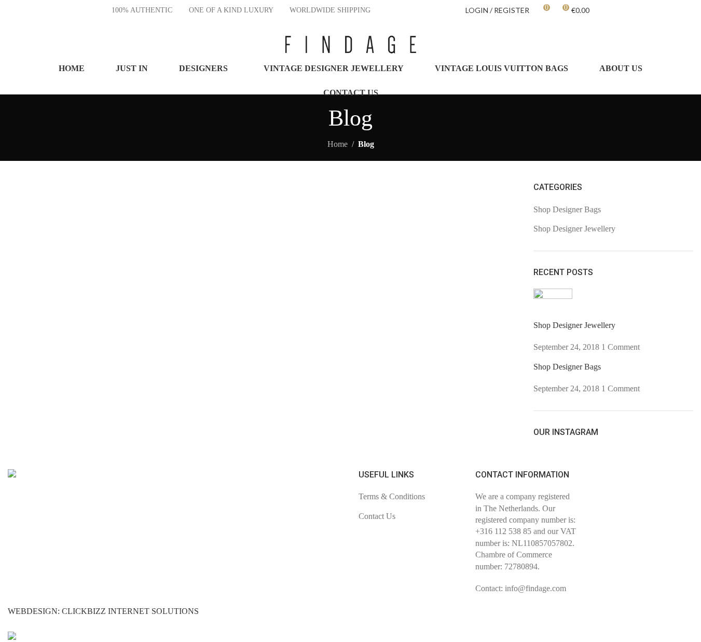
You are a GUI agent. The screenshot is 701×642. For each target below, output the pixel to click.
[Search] (689, 44)
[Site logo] (350, 43)
